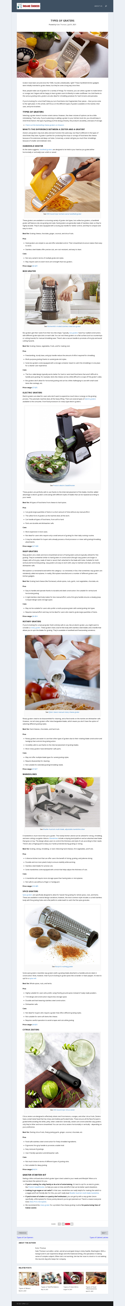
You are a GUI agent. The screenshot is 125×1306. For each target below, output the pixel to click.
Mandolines (53, 838)
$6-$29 (34, 266)
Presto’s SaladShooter (36, 1187)
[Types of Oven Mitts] (73, 1278)
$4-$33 (34, 1025)
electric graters (90, 399)
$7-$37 (34, 769)
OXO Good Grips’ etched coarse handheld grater (63, 214)
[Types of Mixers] (29, 1279)
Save (68, 1224)
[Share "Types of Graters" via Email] (72, 1224)
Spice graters (27, 895)
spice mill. (32, 978)
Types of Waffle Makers (50, 1287)
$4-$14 (34, 1169)
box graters (73, 333)
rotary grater (35, 628)
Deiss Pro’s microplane (38, 1202)
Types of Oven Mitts (70, 1287)
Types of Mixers (24, 1288)
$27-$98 (35, 546)
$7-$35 (34, 387)
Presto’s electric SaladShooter (64, 485)
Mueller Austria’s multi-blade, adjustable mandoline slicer (64, 829)
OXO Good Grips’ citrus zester (64, 1110)
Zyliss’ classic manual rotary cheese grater (64, 712)
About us (98, 6)
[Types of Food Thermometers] (96, 1278)
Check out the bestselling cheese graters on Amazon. (44, 125)
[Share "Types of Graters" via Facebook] (59, 1224)
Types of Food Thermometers (91, 1288)
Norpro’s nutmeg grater (64, 966)
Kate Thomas (61, 24)
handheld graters (46, 149)
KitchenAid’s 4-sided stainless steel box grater (64, 326)
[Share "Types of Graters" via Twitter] (63, 1224)
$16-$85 (35, 886)
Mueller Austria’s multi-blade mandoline (84, 1193)
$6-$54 (34, 616)
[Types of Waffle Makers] (51, 1278)
